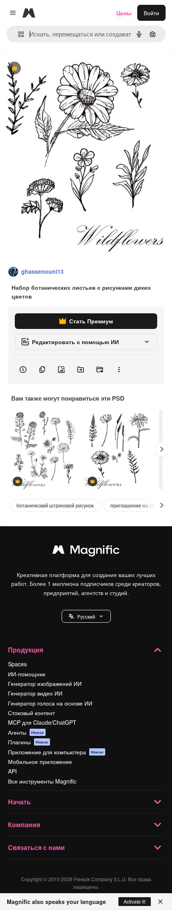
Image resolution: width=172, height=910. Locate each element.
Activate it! (135, 901)
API (12, 771)
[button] (86, 616)
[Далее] (161, 449)
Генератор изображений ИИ (45, 683)
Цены (124, 13)
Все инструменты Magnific (42, 781)
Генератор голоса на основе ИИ (50, 703)
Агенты (26, 732)
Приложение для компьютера (56, 752)
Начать (19, 801)
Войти (151, 13)
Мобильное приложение (40, 762)
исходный (53, 68)
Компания (24, 824)
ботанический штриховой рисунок (55, 505)
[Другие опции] (119, 369)
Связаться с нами (36, 847)
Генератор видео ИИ (35, 693)
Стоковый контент (31, 713)
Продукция (25, 649)
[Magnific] (86, 551)
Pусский (86, 616)
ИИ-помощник (26, 674)
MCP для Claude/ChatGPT (42, 722)
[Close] (160, 901)
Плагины (28, 742)
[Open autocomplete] (18, 34)
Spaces (17, 664)
